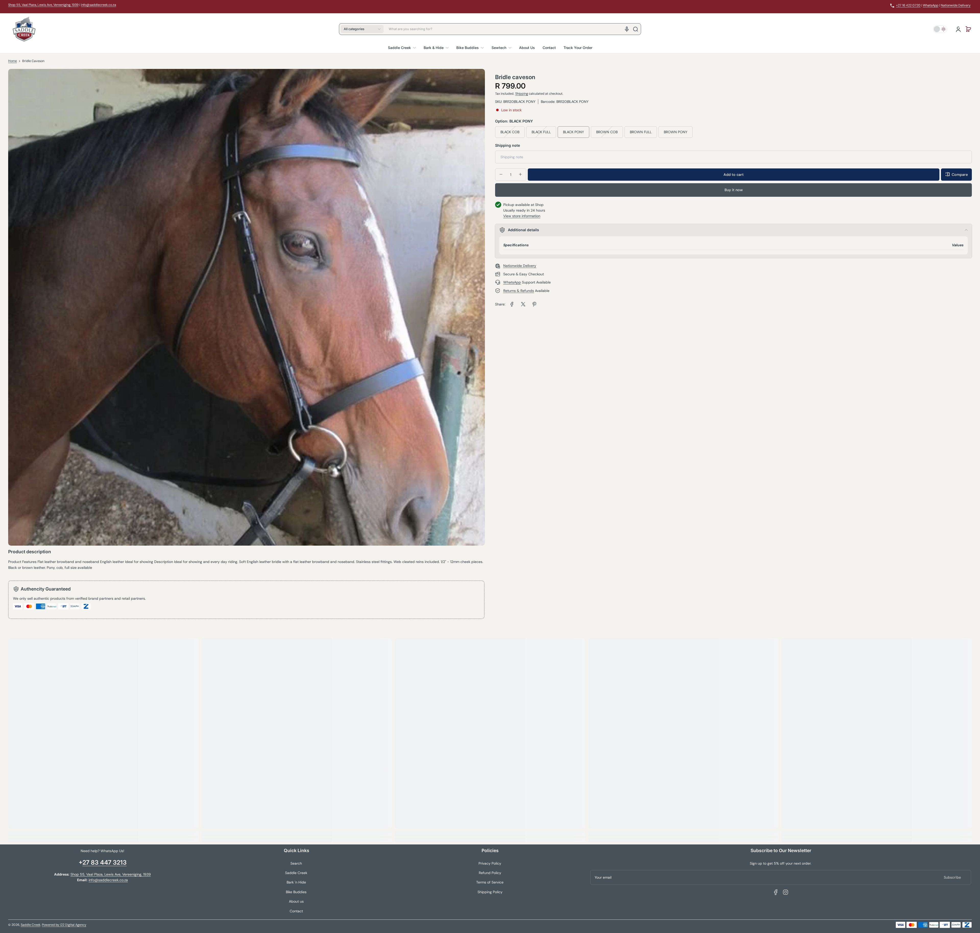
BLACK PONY (573, 131)
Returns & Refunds (518, 290)
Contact (296, 911)
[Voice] (627, 29)
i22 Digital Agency (73, 925)
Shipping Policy (490, 892)
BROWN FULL (641, 131)
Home (12, 61)
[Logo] (24, 29)
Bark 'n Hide (296, 882)
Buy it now (734, 190)
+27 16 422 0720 (908, 5)
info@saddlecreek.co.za (98, 5)
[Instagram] (785, 892)
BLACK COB (509, 131)
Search (296, 863)
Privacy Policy (490, 863)
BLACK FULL (541, 131)
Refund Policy (490, 872)
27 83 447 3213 (104, 862)
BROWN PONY (675, 131)
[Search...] (635, 29)
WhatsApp (930, 5)
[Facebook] (776, 892)
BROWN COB (607, 131)
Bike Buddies (296, 892)
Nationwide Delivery (956, 5)
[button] (362, 29)
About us (296, 901)
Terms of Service (490, 882)
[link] (512, 304)
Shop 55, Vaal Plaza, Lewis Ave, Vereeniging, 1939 (43, 5)
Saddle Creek (296, 872)
